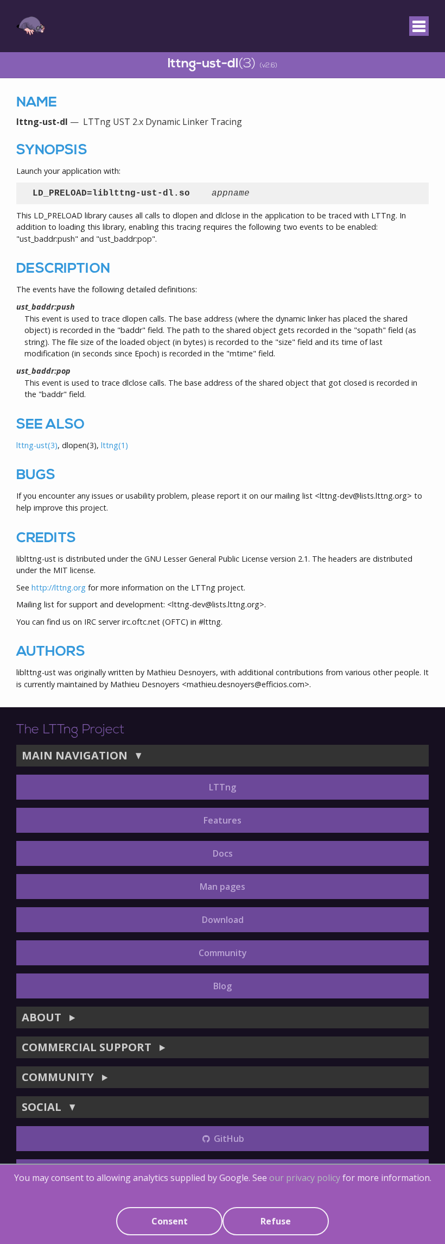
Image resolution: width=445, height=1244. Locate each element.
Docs (223, 853)
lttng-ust (37, 445)
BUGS (35, 475)
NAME (36, 103)
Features (222, 820)
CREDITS (46, 538)
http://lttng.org (58, 587)
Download (223, 920)
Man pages (222, 887)
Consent (169, 1221)
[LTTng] (30, 26)
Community (223, 953)
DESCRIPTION (63, 269)
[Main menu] (419, 26)
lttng (114, 445)
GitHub (228, 1139)
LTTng (222, 787)
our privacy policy (304, 1178)
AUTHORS (50, 652)
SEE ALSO (50, 425)
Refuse (275, 1221)
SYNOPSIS (51, 151)
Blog (222, 986)
